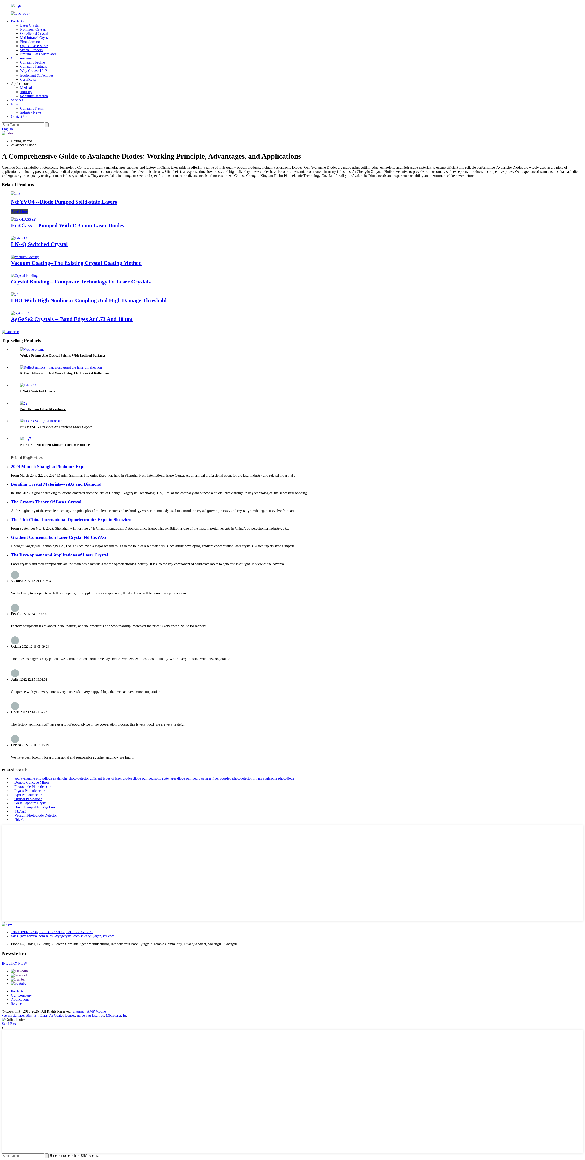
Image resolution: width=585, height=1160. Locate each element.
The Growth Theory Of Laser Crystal (46, 502)
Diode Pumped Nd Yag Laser (35, 807)
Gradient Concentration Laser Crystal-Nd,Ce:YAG (58, 537)
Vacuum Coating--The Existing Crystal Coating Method (76, 263)
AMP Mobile (96, 1011)
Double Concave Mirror (31, 782)
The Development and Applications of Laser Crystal (59, 555)
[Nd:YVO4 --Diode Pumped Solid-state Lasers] (15, 193)
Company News (32, 108)
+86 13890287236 (24, 932)
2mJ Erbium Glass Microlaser (43, 409)
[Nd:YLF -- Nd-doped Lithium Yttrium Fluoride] (25, 439)
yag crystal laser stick (17, 1015)
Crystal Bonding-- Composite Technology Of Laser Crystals (81, 282)
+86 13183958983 (52, 932)
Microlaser (113, 1015)
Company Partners (33, 66)
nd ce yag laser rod (90, 1015)
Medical (26, 88)
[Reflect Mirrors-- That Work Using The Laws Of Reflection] (61, 367)
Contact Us (19, 116)
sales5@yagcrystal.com (63, 936)
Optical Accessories (34, 46)
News (15, 104)
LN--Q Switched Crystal (39, 244)
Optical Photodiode (28, 799)
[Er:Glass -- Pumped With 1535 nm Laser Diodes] (23, 219)
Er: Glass (41, 1015)
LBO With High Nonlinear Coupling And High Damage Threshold (89, 300)
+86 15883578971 (79, 932)
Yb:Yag (20, 811)
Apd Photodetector (28, 795)
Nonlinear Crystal (33, 29)
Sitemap (78, 1011)
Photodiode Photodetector (33, 786)
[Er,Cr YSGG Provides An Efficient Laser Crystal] (41, 421)
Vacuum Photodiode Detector (35, 815)
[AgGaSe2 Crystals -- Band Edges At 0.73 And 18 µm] (20, 313)
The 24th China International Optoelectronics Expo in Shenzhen (71, 519)
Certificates (28, 79)
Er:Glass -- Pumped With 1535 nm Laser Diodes (67, 225)
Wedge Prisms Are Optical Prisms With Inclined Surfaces (63, 355)
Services (17, 100)
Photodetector (30, 42)
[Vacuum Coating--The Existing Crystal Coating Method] (25, 257)
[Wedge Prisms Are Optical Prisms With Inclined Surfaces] (32, 349)
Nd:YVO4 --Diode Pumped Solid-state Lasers (64, 202)
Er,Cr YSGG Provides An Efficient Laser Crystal (56, 427)
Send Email (10, 1024)
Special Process (31, 50)
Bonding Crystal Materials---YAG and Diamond (56, 484)
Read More (19, 212)
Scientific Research (34, 96)
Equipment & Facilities (36, 75)
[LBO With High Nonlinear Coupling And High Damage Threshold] (14, 294)
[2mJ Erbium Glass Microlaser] (23, 403)
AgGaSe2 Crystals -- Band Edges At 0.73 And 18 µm (72, 319)
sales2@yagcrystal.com (97, 936)
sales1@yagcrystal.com (28, 936)
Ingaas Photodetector (29, 791)
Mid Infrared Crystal (35, 38)
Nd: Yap (20, 819)
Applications (20, 999)
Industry (26, 92)
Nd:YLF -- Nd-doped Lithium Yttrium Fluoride (55, 444)
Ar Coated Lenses (62, 1015)
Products (17, 21)
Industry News (30, 112)
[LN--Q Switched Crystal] (19, 238)
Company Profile (32, 62)
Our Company (21, 58)
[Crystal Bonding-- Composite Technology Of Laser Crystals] (24, 276)
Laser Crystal (29, 25)
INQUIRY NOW (14, 963)
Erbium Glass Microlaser (38, 54)
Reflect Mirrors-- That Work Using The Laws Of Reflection (64, 373)
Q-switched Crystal (34, 33)
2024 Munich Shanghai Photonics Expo (48, 466)
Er (124, 1015)
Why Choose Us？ (34, 71)
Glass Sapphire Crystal (30, 803)
